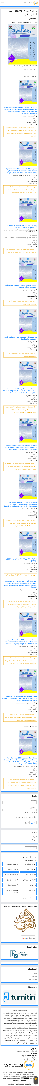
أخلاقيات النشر (30, 874)
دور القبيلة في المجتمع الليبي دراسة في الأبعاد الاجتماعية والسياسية (20, 338)
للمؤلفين (34, 976)
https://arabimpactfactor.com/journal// (20, 906)
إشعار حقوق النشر (28, 880)
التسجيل (27, 823)
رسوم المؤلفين (11, 880)
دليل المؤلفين (29, 864)
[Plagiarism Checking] (19, 997)
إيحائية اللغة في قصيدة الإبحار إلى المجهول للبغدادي (21, 559)
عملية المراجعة (11, 864)
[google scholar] (28, 938)
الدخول (33, 823)
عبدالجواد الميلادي (14, 1084)
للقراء (35, 973)
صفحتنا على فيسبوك (28, 898)
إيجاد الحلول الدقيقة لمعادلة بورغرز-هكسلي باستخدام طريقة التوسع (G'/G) (21, 226)
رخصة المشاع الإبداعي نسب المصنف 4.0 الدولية (14, 1079)
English (34, 840)
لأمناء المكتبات (32, 979)
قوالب (32, 885)
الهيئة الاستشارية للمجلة (12, 891)
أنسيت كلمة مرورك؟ (31, 812)
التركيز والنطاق (12, 869)
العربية (35, 837)
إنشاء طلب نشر (30, 848)
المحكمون (30, 869)
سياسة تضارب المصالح (10, 874)
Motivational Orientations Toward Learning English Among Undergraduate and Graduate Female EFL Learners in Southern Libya (21, 447)
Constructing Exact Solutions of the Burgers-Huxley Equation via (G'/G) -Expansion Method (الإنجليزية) (20, 250)
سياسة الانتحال (12, 885)
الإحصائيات (31, 890)
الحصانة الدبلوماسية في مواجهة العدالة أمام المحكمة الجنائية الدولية (20, 286)
